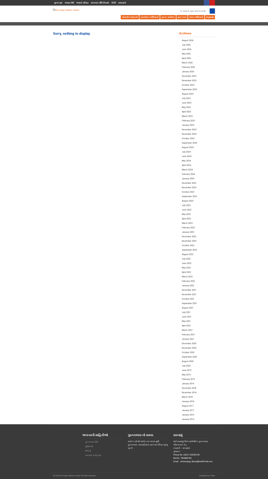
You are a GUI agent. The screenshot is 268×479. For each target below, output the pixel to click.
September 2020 (189, 357)
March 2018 (187, 397)
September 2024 (189, 143)
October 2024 (188, 138)
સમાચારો (122, 3)
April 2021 (186, 325)
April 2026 (186, 58)
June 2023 (186, 210)
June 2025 (186, 103)
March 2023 (187, 223)
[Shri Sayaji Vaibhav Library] (66, 10)
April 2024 (186, 165)
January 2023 (188, 232)
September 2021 (189, 303)
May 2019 (186, 374)
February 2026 (188, 67)
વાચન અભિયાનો (196, 17)
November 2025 (189, 80)
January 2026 (188, 71)
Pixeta (212, 476)
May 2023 (186, 214)
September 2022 (189, 250)
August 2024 (187, 147)
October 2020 (188, 352)
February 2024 (188, 174)
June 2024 (186, 156)
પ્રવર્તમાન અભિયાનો (150, 17)
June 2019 (186, 370)
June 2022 (186, 263)
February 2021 (188, 334)
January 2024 (188, 178)
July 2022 (186, 259)
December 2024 (189, 129)
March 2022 (187, 276)
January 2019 (188, 383)
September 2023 (189, 196)
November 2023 (189, 187)
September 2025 (189, 89)
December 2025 (189, 76)
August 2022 (187, 254)
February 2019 (188, 379)
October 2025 (188, 85)
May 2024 (186, 160)
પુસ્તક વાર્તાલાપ (168, 17)
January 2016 (188, 415)
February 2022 (188, 281)
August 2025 (187, 94)
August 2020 (187, 361)
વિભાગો (88, 451)
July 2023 (186, 205)
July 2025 (186, 98)
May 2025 (186, 107)
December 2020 (189, 343)
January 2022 (188, 285)
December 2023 (189, 183)
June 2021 (186, 316)
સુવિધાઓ (89, 446)
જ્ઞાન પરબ (182, 17)
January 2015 (188, 419)
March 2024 (187, 169)
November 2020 (189, 348)
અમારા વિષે (69, 3)
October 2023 (188, 192)
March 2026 (187, 62)
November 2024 (189, 134)
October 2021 (188, 299)
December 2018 (189, 388)
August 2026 (187, 40)
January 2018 (188, 401)
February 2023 (188, 227)
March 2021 (187, 330)
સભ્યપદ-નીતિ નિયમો (100, 3)
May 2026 (186, 54)
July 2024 (186, 152)
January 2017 (188, 410)
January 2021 (188, 339)
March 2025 (187, 116)
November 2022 (189, 241)
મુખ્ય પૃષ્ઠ (58, 3)
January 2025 (188, 125)
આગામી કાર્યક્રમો (130, 17)
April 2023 (186, 218)
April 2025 (186, 111)
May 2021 (186, 321)
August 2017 (187, 406)
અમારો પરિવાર (82, 3)
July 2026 (186, 45)
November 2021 (189, 294)
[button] (212, 11)
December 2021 (189, 290)
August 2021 (187, 308)
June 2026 (186, 49)
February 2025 (188, 120)
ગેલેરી (113, 3)
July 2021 (186, 312)
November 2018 (189, 392)
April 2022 (186, 272)
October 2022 (188, 245)
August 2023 (187, 201)
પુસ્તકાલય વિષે (91, 442)
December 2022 (189, 236)
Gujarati (210, 17)
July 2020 (186, 366)
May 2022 (186, 267)
